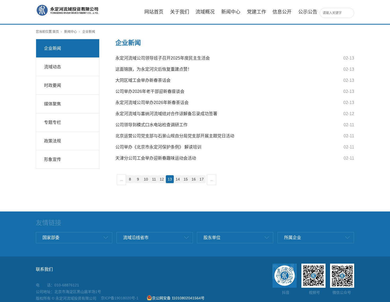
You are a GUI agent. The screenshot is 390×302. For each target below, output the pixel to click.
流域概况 (205, 12)
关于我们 (179, 12)
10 (146, 179)
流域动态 (52, 67)
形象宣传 (52, 159)
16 (194, 179)
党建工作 (256, 12)
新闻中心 (230, 12)
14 (178, 179)
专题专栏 (52, 122)
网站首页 (153, 12)
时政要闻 (52, 85)
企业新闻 (52, 48)
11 (154, 179)
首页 (56, 32)
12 (162, 179)
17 (202, 179)
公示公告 (307, 12)
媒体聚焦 (52, 104)
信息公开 (282, 12)
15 (186, 179)
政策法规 (52, 141)
